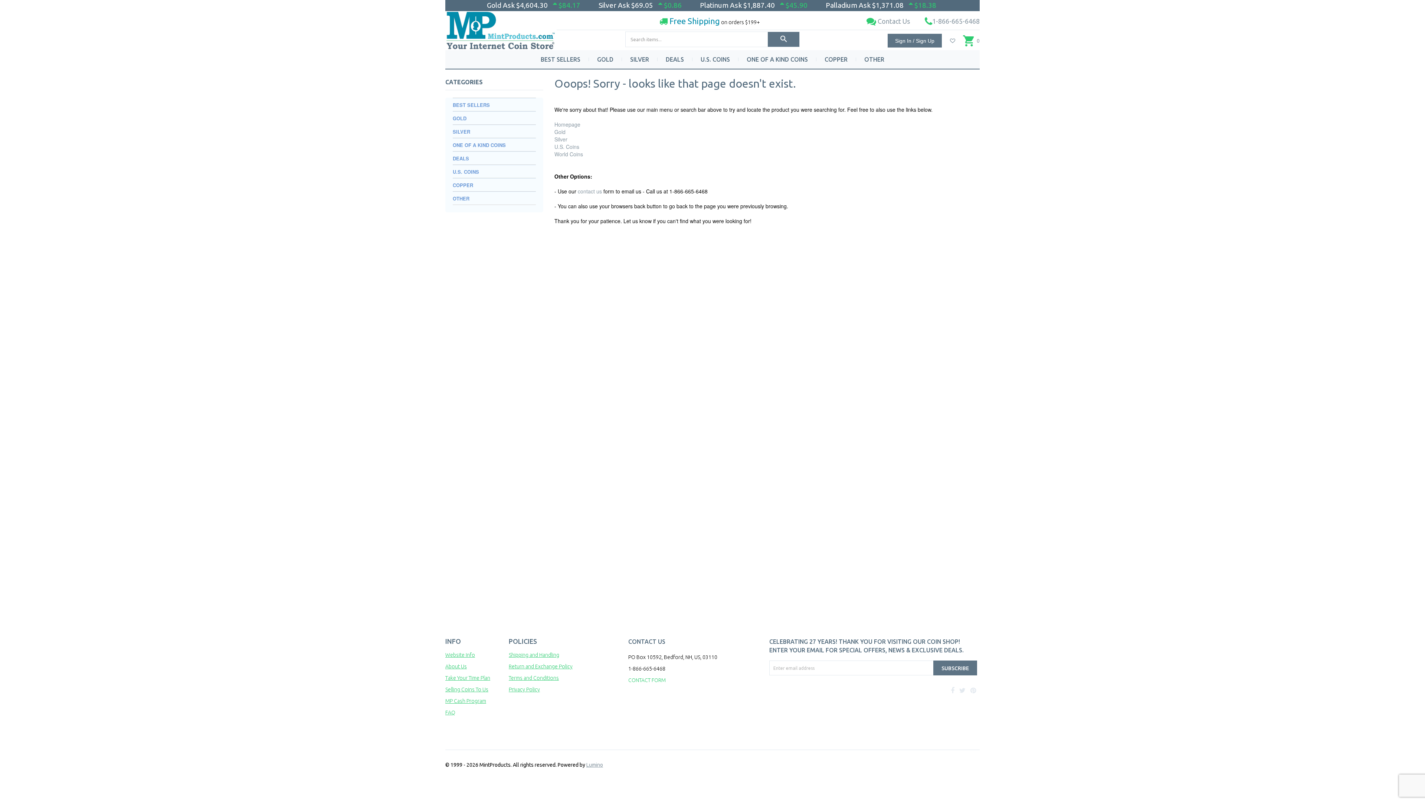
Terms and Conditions (534, 678)
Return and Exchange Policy (541, 666)
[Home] (501, 28)
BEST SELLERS (560, 59)
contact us (590, 191)
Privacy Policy (524, 689)
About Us (456, 666)
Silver (560, 139)
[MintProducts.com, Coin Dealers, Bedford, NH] (811, 703)
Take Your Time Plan (467, 678)
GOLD (605, 59)
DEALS (675, 59)
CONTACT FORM (647, 680)
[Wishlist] (952, 41)
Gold (560, 132)
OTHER (874, 59)
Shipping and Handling (534, 655)
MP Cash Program (465, 701)
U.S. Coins (566, 146)
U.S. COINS (715, 59)
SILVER (639, 59)
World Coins (568, 154)
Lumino (594, 765)
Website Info (460, 655)
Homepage (567, 124)
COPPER (836, 59)
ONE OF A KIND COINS (777, 59)
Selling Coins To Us (466, 689)
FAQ (450, 712)
